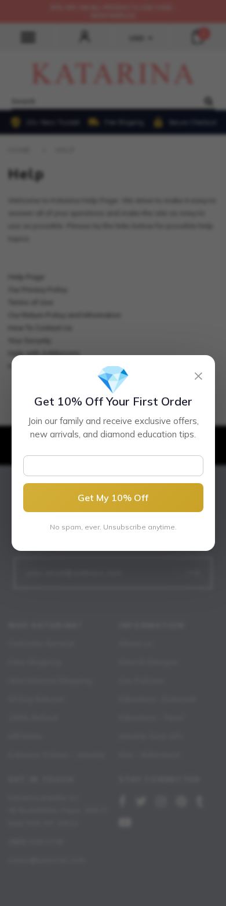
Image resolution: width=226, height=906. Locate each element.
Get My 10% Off (113, 497)
